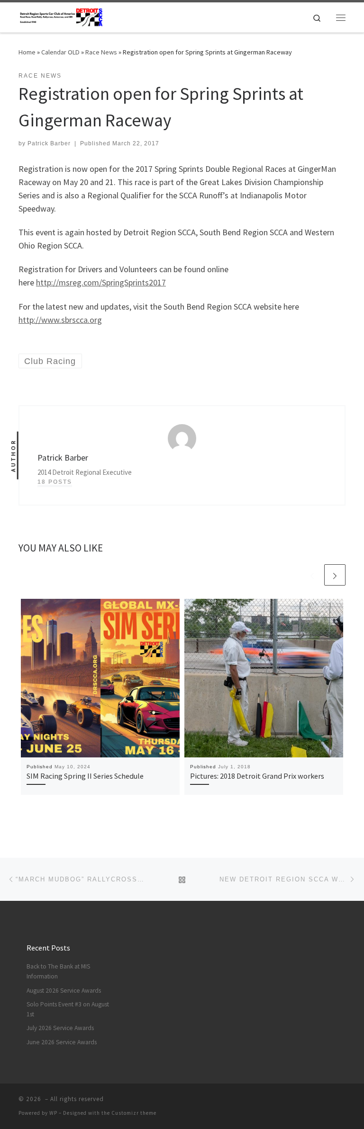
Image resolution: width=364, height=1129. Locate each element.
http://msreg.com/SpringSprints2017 (101, 282)
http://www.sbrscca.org (60, 319)
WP (53, 1113)
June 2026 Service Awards (62, 1042)
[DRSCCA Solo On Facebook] (343, 1102)
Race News (101, 52)
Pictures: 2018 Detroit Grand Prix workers (257, 776)
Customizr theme (133, 1113)
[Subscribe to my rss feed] (329, 1102)
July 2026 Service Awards (60, 1028)
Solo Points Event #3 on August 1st (68, 1009)
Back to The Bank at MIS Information (58, 971)
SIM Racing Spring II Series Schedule (85, 776)
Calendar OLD (60, 52)
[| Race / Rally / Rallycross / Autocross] (61, 16)
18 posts (54, 482)
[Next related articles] (335, 575)
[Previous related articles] (312, 575)
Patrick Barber (49, 143)
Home (27, 52)
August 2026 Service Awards (64, 991)
